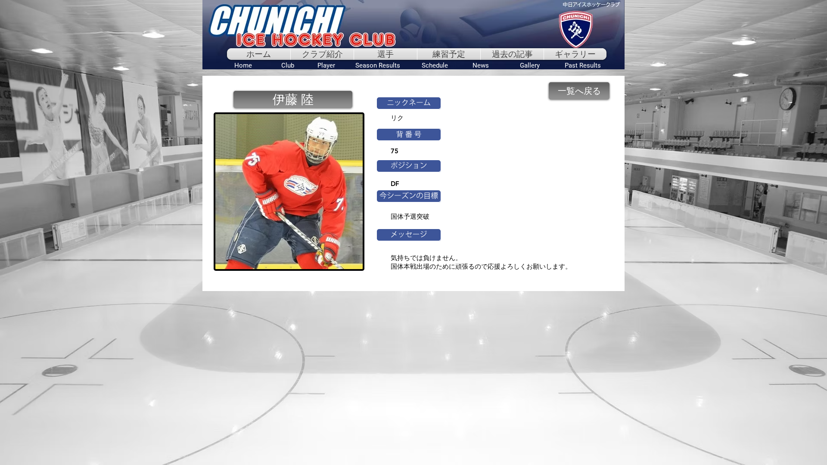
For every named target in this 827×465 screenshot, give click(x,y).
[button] (292, 99)
